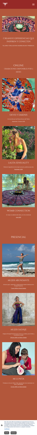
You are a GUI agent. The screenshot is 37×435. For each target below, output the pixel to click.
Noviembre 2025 (18, 169)
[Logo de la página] (5, 4)
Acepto (6, 432)
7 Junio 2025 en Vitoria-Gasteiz (18, 288)
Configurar (7, 429)
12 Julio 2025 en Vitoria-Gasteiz (18, 386)
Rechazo (13, 432)
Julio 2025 (18, 217)
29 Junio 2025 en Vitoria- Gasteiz (18, 337)
